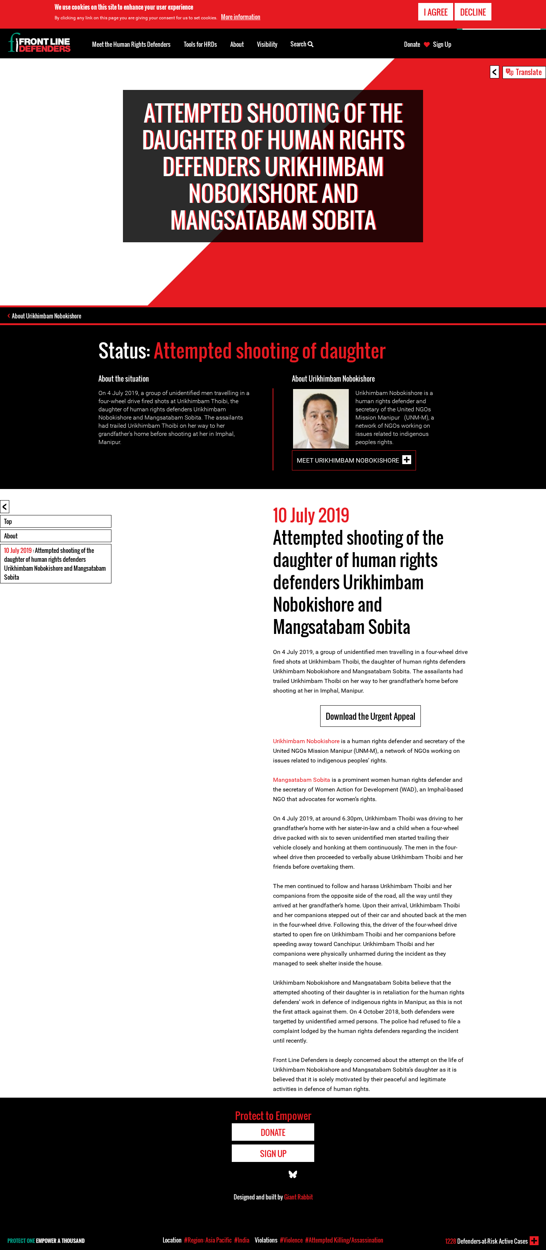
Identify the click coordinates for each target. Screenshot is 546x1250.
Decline (473, 12)
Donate (412, 44)
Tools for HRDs (200, 44)
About (10, 535)
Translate (529, 72)
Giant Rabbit (298, 1196)
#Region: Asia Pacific (208, 1240)
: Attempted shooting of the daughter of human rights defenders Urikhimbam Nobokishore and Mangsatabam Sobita (55, 564)
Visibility (267, 44)
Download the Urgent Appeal (370, 716)
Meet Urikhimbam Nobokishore (348, 460)
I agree (436, 12)
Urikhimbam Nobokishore (306, 741)
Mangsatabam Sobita (301, 779)
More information (240, 16)
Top (8, 521)
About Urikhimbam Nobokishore (46, 316)
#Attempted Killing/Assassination (344, 1240)
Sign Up (442, 44)
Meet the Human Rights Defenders (131, 44)
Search (299, 43)
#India (241, 1240)
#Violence (291, 1240)
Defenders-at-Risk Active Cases (486, 1241)
